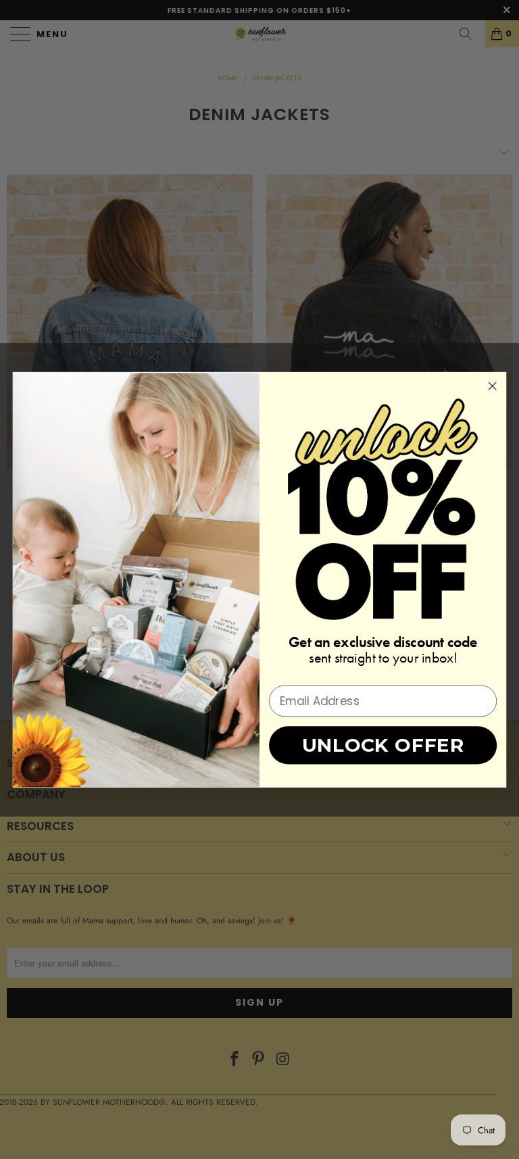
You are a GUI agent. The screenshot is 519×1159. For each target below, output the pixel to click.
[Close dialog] (492, 385)
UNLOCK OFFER (383, 744)
